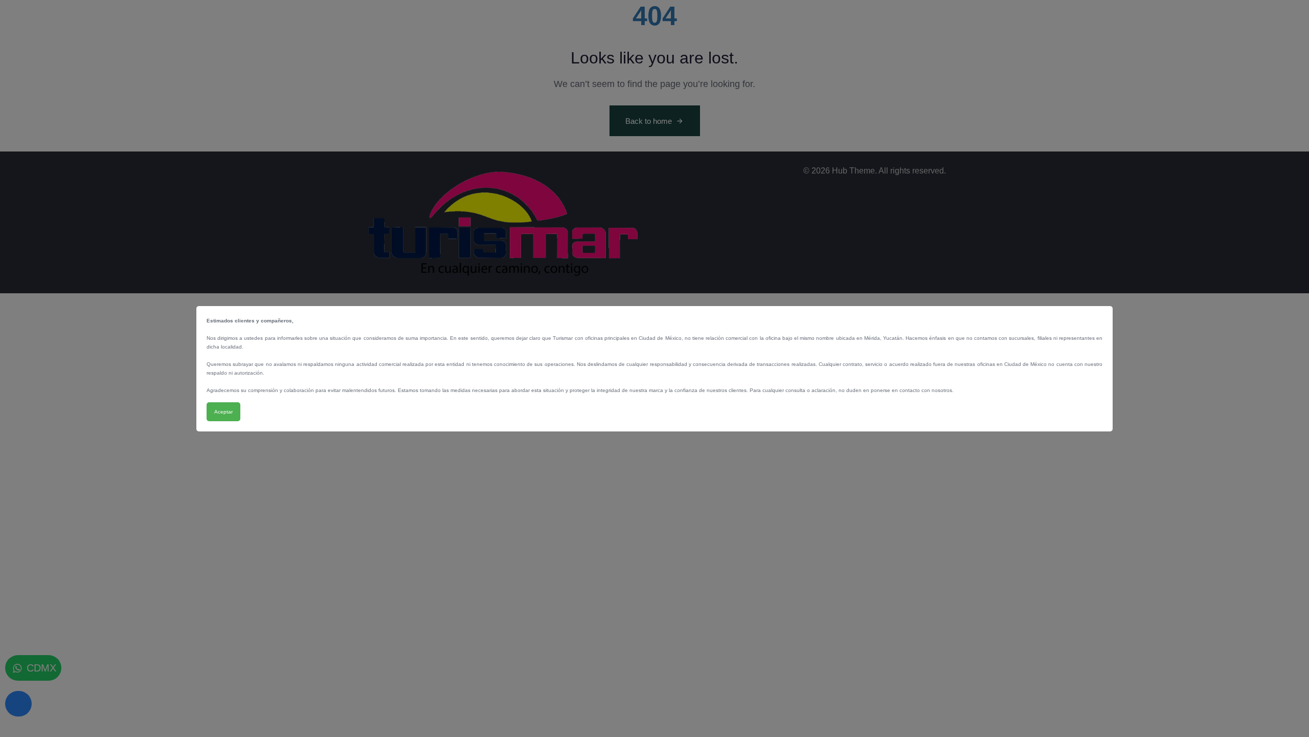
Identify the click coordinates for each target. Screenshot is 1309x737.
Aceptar (223, 412)
